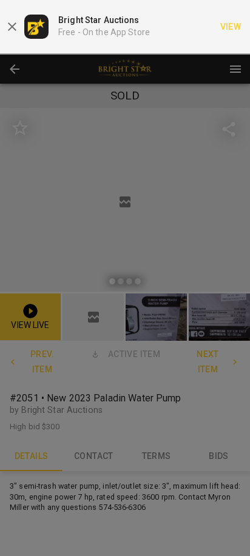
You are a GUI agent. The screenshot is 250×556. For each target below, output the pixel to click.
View (231, 27)
